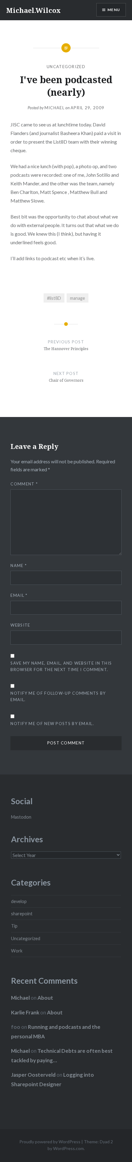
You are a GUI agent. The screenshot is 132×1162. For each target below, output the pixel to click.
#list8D (54, 298)
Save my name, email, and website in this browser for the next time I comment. (61, 666)
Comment (24, 483)
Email (18, 595)
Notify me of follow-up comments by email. (58, 696)
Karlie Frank (25, 1012)
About (45, 997)
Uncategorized (66, 66)
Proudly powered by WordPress (49, 1141)
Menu (113, 9)
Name (18, 565)
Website (20, 625)
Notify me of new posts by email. (52, 723)
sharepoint (22, 913)
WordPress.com (68, 1148)
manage (77, 298)
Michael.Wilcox (33, 10)
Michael (54, 107)
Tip (14, 925)
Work (16, 950)
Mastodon (21, 817)
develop (19, 901)
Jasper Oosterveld (33, 1074)
